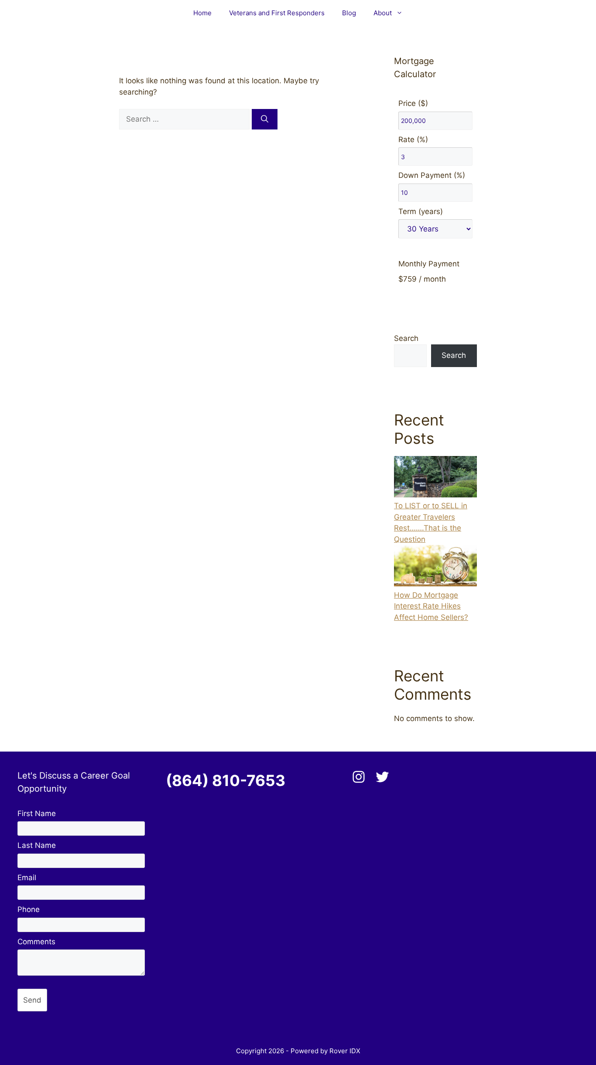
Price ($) (413, 103)
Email (26, 877)
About (382, 13)
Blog (349, 13)
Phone (28, 909)
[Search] (264, 119)
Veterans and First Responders (277, 13)
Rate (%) (413, 139)
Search (406, 338)
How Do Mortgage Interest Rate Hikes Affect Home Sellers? (431, 606)
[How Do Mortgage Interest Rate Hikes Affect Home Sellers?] (435, 567)
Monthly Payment (428, 263)
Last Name (36, 845)
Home (202, 13)
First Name (36, 813)
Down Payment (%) (431, 175)
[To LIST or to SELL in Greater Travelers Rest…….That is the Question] (435, 478)
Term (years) (420, 211)
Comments (36, 941)
